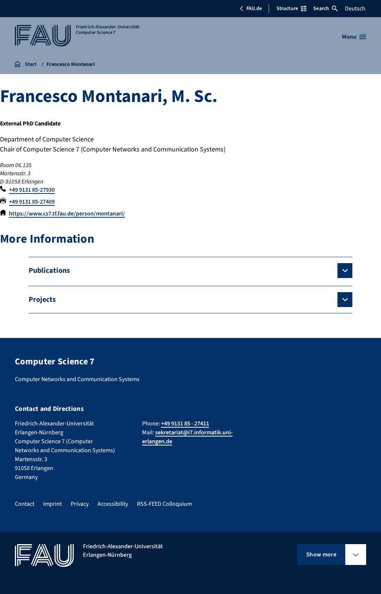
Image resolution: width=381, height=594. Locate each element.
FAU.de (254, 8)
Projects (42, 299)
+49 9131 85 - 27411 (185, 423)
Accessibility (112, 504)
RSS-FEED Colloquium (164, 504)
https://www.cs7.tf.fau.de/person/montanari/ (67, 214)
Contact (24, 504)
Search (321, 8)
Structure (287, 8)
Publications (49, 270)
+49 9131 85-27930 (32, 190)
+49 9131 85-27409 (32, 202)
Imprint (52, 504)
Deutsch (355, 8)
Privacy (80, 504)
